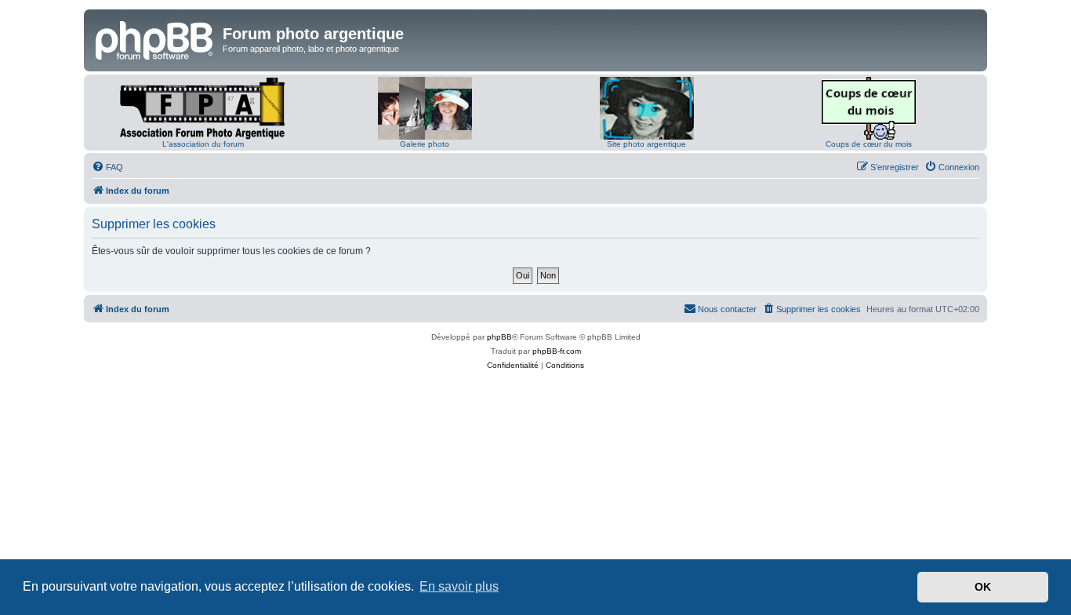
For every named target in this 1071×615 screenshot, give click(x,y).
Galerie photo (424, 144)
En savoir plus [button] (459, 586)
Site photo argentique (646, 144)
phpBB (499, 337)
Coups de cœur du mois (869, 144)
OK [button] (983, 586)
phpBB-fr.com (556, 351)
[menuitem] (107, 167)
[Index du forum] (155, 38)
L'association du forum (203, 144)
